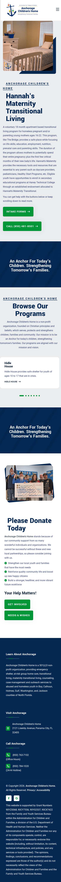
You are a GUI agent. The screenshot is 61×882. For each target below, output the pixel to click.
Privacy (31, 790)
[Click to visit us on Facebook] (9, 798)
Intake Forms (16, 211)
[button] (22, 396)
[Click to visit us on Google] (16, 798)
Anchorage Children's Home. (41, 785)
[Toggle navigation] (57, 9)
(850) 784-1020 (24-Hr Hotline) (17, 768)
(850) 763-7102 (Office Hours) (17, 757)
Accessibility (43, 790)
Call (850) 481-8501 (20, 226)
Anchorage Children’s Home (18, 536)
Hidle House (11, 381)
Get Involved (17, 604)
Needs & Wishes (19, 615)
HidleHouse (8, 365)
